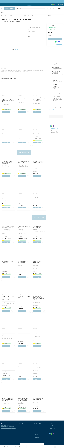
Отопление (7, 15)
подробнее (3, 73)
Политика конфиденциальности (6, 428)
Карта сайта (14, 428)
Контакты (20, 429)
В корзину (6, 111)
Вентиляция (30, 36)
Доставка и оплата (21, 428)
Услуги (20, 426)
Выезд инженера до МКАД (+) (35, 27)
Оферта (35, 425)
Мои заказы (36, 434)
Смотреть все (51, 109)
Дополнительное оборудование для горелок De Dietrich (42, 15)
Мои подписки (36, 437)
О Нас (19, 425)
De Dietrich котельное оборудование (16, 15)
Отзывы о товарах (21, 431)
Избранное (12, 21)
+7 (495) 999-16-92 (31, 4)
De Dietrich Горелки (27, 15)
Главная (2, 15)
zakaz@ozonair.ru (54, 128)
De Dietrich (16, 49)
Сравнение (18, 21)
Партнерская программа (38, 435)
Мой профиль (36, 432)
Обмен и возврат (36, 428)
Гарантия (35, 426)
